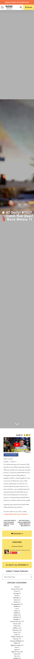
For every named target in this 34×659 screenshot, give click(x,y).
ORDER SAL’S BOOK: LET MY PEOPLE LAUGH (17, 2)
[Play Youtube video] (17, 444)
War (15, 656)
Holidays (15, 628)
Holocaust (15, 630)
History (16, 626)
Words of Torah (15, 589)
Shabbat (16, 606)
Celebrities (16, 617)
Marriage (16, 593)
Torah (15, 654)
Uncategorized (16, 604)
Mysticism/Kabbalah (16, 641)
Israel (15, 634)
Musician (15, 639)
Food (16, 595)
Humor (15, 632)
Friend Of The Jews (15, 621)
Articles (16, 615)
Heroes (15, 624)
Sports (16, 650)
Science (16, 600)
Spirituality (16, 598)
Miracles (16, 602)
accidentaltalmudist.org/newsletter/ (16, 514)
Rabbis (15, 643)
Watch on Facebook (11, 454)
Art (16, 608)
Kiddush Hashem (16, 637)
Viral (15, 587)
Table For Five (15, 652)
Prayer (16, 611)
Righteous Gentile (15, 645)
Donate (29, 7)
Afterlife (16, 613)
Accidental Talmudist (17, 546)
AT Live (16, 591)
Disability (16, 619)
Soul (16, 647)
